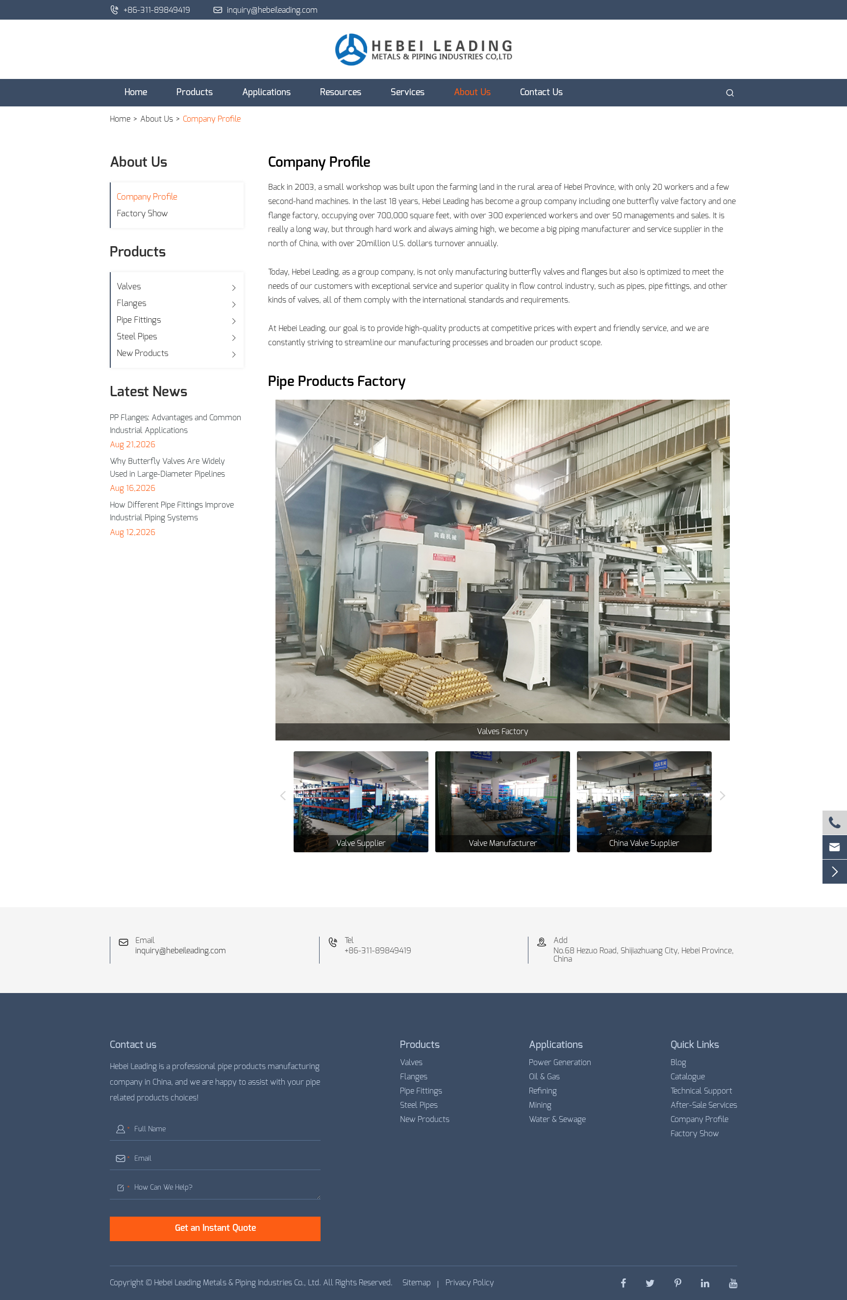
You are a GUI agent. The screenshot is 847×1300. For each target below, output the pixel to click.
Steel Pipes (137, 336)
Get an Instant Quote (215, 1228)
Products (194, 92)
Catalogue (688, 1077)
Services (407, 92)
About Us (472, 92)
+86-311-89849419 (150, 9)
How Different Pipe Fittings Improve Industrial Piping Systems (172, 511)
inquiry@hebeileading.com (265, 9)
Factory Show (142, 213)
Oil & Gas (544, 1077)
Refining (543, 1091)
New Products (143, 353)
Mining (540, 1105)
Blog (678, 1063)
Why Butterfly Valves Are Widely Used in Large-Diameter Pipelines (167, 468)
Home (136, 92)
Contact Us (541, 92)
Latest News (148, 392)
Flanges (132, 303)
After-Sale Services (704, 1105)
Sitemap (416, 1283)
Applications (266, 92)
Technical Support (701, 1091)
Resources (340, 92)
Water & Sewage (557, 1119)
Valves (129, 286)
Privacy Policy (470, 1283)
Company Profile (212, 119)
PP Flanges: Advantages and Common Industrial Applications (175, 424)
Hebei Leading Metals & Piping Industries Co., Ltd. (237, 1283)
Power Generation (560, 1063)
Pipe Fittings (139, 320)
